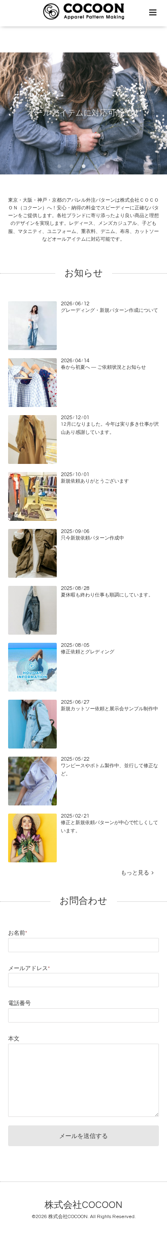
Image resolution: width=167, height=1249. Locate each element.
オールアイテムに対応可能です (83, 113)
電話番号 (19, 1003)
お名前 (17, 933)
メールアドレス (29, 968)
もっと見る (136, 873)
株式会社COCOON (83, 1205)
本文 (13, 1039)
